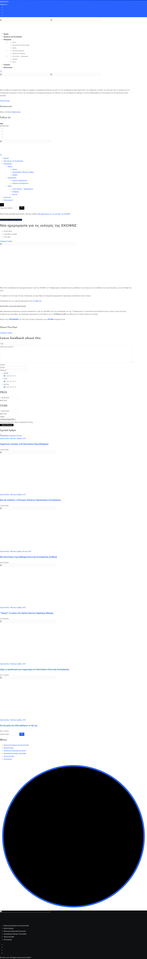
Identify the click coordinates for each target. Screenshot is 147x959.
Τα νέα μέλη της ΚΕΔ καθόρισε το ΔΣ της (18, 726)
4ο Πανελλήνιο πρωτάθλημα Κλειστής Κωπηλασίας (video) (28, 557)
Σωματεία (7, 65)
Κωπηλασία (12, 178)
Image (2, 417)
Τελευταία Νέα (9, 756)
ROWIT (28, 958)
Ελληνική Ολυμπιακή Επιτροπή (15, 751)
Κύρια (10, 167)
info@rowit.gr (15, 112)
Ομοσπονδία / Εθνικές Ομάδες (11, 438)
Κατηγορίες (7, 39)
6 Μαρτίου (38, 301)
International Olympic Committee (15, 753)
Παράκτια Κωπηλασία (18, 53)
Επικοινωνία (8, 67)
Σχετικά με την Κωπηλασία (13, 37)
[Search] (1, 72)
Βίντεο (14, 62)
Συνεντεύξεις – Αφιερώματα (20, 56)
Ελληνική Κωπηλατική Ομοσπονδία (16, 745)
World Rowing (8, 748)
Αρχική (6, 34)
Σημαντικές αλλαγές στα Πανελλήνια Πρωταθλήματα (24, 444)
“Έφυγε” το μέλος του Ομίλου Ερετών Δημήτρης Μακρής (26, 613)
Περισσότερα (5, 101)
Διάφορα (14, 59)
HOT (24, 438)
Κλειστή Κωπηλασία (18, 50)
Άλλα (10, 186)
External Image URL (7, 422)
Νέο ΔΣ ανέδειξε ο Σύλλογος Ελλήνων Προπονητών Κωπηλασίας (30, 500)
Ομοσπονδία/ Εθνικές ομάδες (21, 45)
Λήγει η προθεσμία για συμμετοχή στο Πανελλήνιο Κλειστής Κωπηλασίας (34, 669)
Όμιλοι (14, 42)
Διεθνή (14, 48)
